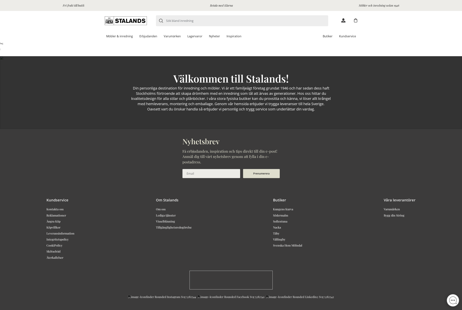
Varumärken (172, 36)
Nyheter (214, 36)
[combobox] (247, 21)
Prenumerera (261, 173)
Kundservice (347, 36)
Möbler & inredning (119, 36)
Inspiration (234, 36)
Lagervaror (194, 36)
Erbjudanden (148, 36)
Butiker (328, 36)
